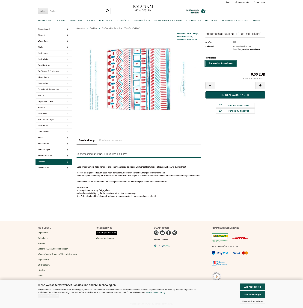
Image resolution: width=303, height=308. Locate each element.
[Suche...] (107, 11)
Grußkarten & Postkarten (168, 21)
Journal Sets (43, 131)
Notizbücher (43, 125)
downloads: (210, 58)
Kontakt (41, 243)
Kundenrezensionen (110, 140)
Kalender (42, 107)
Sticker (91, 21)
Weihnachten (43, 168)
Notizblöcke (123, 21)
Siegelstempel (45, 21)
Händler (41, 270)
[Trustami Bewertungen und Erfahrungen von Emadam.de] (162, 245)
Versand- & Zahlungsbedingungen (53, 249)
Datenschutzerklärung (155, 292)
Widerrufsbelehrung (105, 238)
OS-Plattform (44, 265)
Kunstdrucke (43, 144)
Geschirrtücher (142, 21)
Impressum (43, 232)
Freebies (41, 162)
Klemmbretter (193, 21)
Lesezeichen (211, 21)
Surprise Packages (46, 119)
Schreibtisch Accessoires (235, 21)
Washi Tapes (76, 21)
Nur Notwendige (252, 294)
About (40, 275)
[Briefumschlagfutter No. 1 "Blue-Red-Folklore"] (139, 79)
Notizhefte (42, 113)
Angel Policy (43, 259)
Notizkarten (105, 21)
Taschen (41, 95)
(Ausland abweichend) (251, 49)
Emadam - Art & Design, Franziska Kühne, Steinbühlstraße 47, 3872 (188, 36)
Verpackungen (44, 150)
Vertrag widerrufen (106, 233)
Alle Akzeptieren (252, 287)
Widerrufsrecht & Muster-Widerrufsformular (57, 254)
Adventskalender (45, 156)
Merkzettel (260, 2)
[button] (228, 2)
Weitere (256, 21)
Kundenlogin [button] (243, 2)
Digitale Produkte (45, 101)
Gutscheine (43, 238)
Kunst (40, 138)
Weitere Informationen (252, 301)
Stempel (61, 21)
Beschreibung (87, 140)
